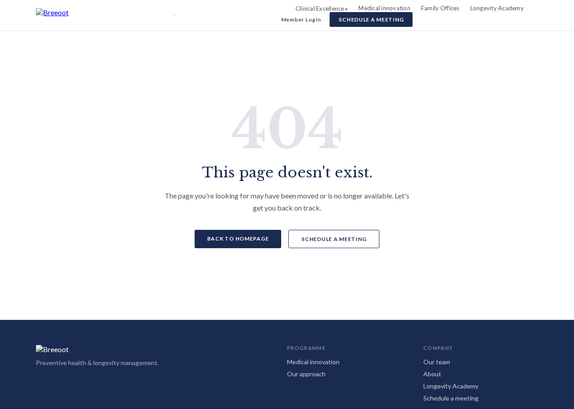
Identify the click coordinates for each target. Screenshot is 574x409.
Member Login (301, 19)
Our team (436, 362)
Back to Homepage (238, 238)
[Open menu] (175, 15)
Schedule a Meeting (371, 19)
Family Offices (440, 8)
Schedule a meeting (450, 398)
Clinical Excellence (320, 8)
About (432, 374)
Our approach (306, 374)
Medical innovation (384, 8)
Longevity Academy (497, 8)
